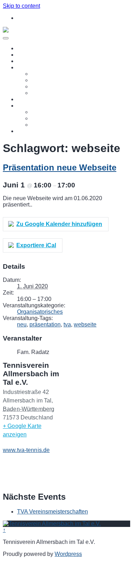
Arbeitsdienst (47, 118)
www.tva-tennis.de (26, 450)
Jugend (40, 74)
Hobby (39, 86)
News (24, 55)
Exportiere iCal (36, 245)
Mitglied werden (37, 99)
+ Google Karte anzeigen (22, 430)
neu (22, 324)
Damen (40, 80)
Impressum (31, 131)
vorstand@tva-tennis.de (51, 18)
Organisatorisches (40, 312)
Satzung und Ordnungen (62, 125)
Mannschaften (34, 67)
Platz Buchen (34, 61)
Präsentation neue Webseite (59, 167)
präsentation (45, 324)
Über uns (28, 106)
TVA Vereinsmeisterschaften (52, 512)
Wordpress (68, 554)
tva (67, 324)
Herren (40, 93)
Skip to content (21, 6)
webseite (85, 324)
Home (24, 48)
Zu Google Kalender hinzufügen (59, 224)
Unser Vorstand (50, 112)
